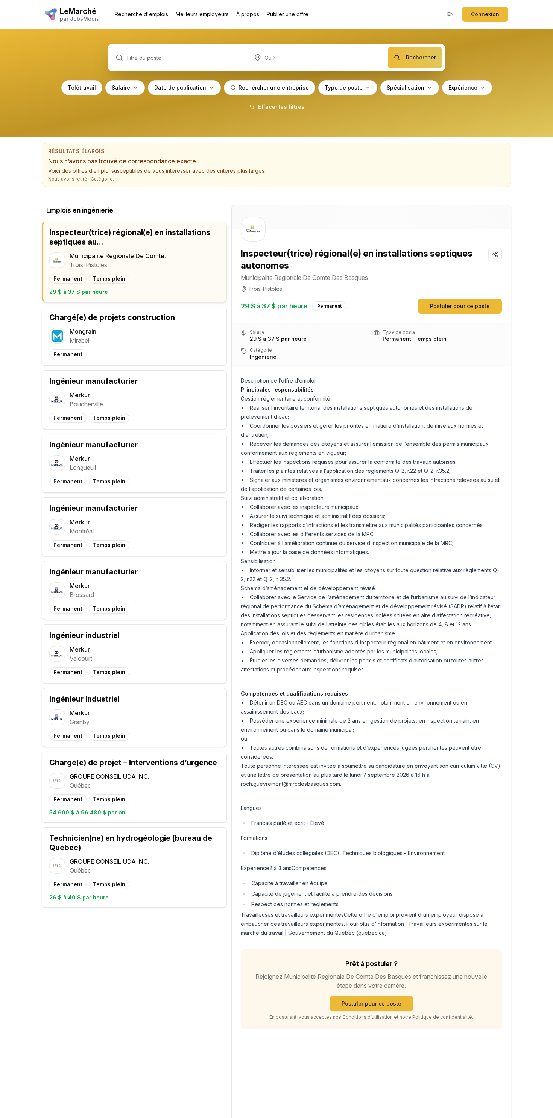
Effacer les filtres (281, 106)
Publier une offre (287, 14)
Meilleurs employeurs (202, 14)
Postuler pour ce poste (460, 306)
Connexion (485, 14)
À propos (247, 14)
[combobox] (317, 57)
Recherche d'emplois (141, 14)
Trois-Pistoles (265, 289)
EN (450, 14)
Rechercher (421, 57)
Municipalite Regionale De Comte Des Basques (304, 277)
